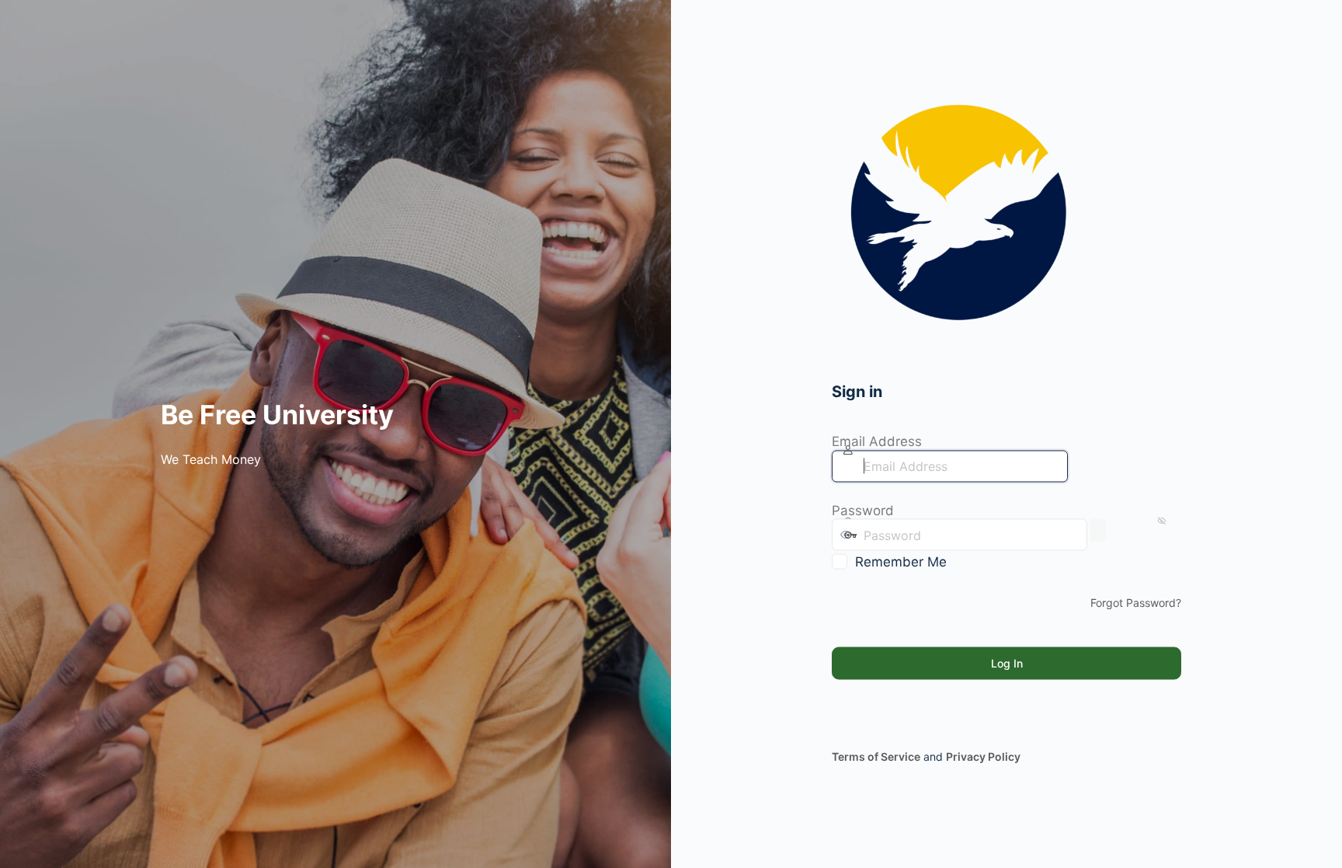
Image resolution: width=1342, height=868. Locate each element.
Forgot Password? (1135, 602)
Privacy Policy (983, 756)
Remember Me (901, 562)
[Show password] (1098, 530)
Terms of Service (876, 756)
